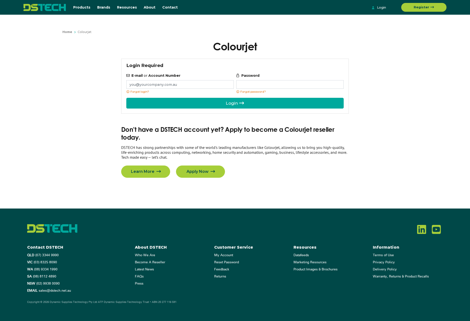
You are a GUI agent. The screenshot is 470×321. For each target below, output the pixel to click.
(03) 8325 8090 (42, 262)
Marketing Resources (310, 262)
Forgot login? (139, 91)
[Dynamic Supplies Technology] (45, 7)
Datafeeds (301, 255)
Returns (220, 276)
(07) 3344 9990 (43, 255)
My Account (223, 255)
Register (422, 7)
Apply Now (198, 171)
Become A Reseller (150, 262)
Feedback (221, 269)
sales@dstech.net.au (49, 290)
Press (139, 283)
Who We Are (145, 255)
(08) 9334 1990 (42, 269)
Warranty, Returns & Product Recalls (401, 276)
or (155, 75)
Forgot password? (253, 91)
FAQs (139, 276)
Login (381, 7)
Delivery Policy (385, 269)
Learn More (143, 171)
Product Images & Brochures (316, 269)
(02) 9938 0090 (43, 283)
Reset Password (226, 262)
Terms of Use (383, 255)
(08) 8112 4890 (41, 276)
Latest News (144, 269)
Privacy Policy (384, 262)
